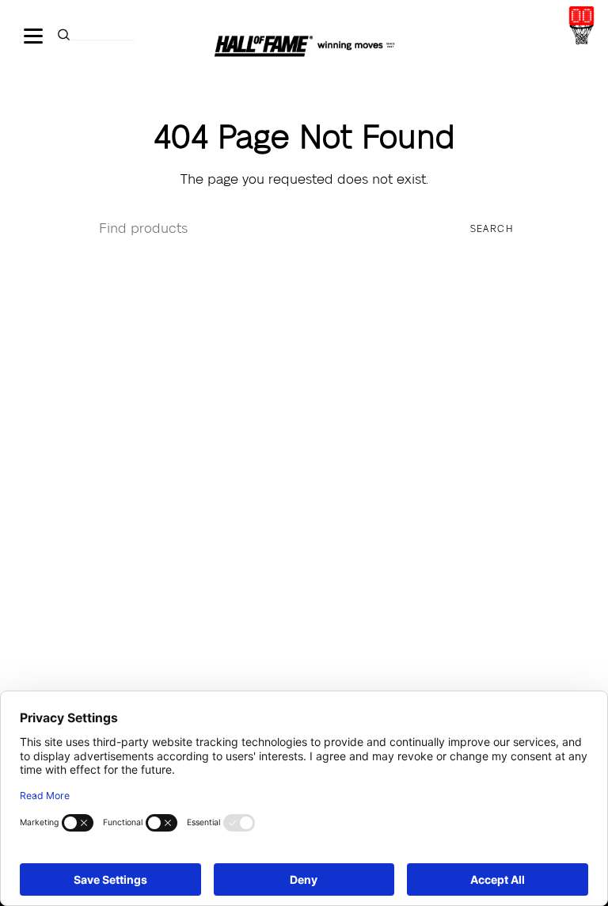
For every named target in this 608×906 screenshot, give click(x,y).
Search (492, 229)
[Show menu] (36, 36)
